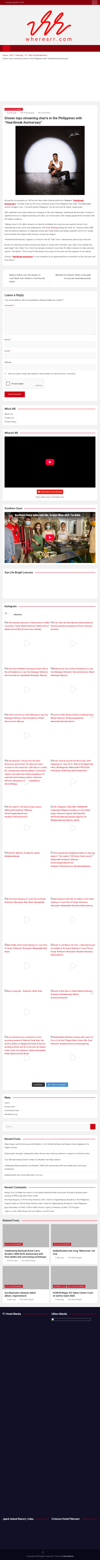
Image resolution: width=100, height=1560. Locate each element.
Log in (7, 1103)
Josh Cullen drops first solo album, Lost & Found (33, 1211)
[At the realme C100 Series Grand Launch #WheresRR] (27, 827)
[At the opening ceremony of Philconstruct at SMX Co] (27, 643)
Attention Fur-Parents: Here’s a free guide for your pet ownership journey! (73, 277)
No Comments (44, 113)
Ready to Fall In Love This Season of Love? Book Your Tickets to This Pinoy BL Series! (27, 278)
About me (9, 414)
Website (8, 362)
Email (8, 351)
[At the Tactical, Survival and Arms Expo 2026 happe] (73, 781)
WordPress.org (11, 1114)
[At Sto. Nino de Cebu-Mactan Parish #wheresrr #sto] (73, 643)
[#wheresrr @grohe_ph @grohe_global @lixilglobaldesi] (27, 873)
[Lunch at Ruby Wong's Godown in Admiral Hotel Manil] (73, 735)
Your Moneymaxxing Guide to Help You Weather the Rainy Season (33, 1159)
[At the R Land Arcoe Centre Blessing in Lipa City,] (27, 735)
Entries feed (10, 1107)
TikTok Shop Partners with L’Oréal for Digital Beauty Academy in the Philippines (55, 1200)
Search (92, 1126)
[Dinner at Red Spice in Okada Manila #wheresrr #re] (73, 1011)
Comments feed (12, 1110)
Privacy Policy (10, 422)
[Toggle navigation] (13, 48)
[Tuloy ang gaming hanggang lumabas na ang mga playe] (73, 873)
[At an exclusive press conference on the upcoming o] (27, 1058)
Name (8, 339)
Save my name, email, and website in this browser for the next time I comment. (42, 374)
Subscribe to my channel (51, 492)
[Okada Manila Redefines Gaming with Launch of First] (73, 1058)
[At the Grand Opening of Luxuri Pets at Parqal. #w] (27, 919)
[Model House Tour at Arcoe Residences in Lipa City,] (73, 689)
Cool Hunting (51, 227)
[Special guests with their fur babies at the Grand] (73, 919)
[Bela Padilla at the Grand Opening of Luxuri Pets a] (27, 965)
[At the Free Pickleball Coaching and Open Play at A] (27, 689)
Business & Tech (60, 1286)
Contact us (9, 418)
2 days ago (59, 1258)
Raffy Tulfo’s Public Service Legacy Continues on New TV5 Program (50, 1207)
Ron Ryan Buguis (27, 113)
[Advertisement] (50, 80)
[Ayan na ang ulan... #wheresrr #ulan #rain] (27, 1011)
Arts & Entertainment (13, 109)
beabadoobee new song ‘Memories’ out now (24, 1175)
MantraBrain (68, 1556)
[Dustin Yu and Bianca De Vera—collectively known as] (73, 965)
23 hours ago (12, 1261)
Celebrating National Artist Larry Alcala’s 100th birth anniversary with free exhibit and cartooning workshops (25, 1253)
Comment (10, 305)
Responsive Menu (94, 2)
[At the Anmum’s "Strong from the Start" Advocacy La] (27, 781)
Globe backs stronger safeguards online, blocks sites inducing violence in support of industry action (47, 1153)
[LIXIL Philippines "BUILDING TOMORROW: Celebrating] (73, 827)
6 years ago (11, 113)
